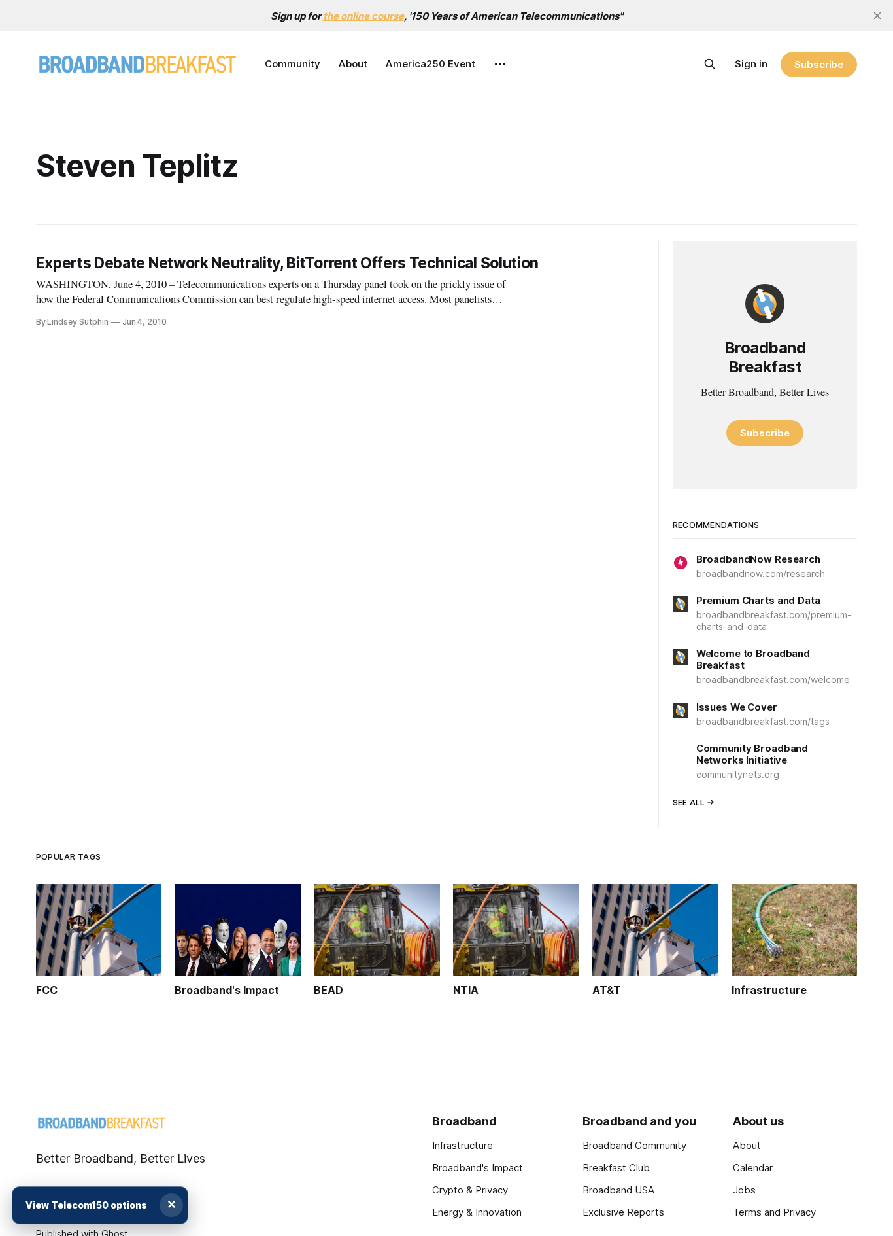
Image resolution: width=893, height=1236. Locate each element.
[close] (877, 15)
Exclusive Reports (623, 1212)
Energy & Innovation (477, 1212)
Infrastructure (462, 1145)
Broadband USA (618, 1190)
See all (689, 802)
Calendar (753, 1167)
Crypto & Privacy (470, 1190)
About (353, 64)
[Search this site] (709, 64)
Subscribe (818, 64)
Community (292, 64)
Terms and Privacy (774, 1212)
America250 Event (430, 64)
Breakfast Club (616, 1167)
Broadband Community (634, 1145)
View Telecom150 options (86, 1204)
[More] (500, 64)
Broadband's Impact (477, 1167)
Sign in (751, 64)
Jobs (744, 1190)
